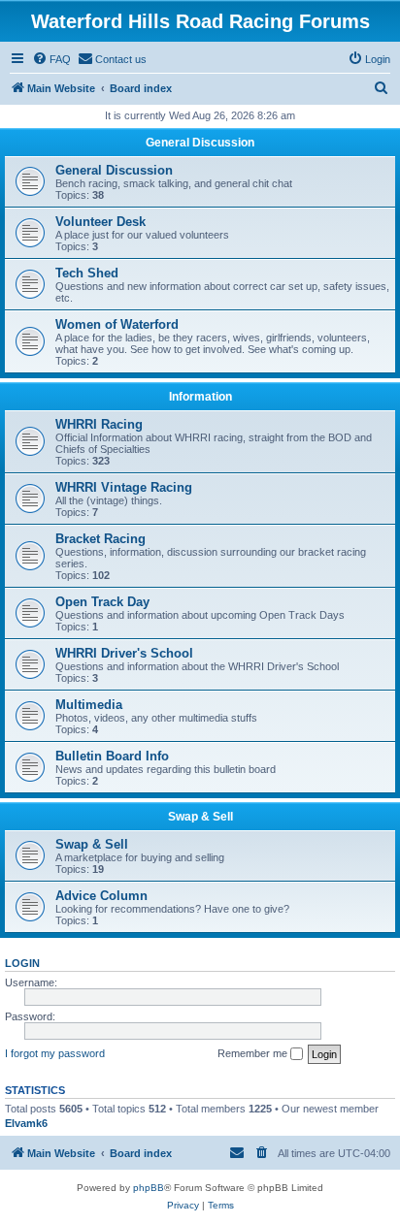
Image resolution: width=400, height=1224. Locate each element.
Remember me (253, 1053)
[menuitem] (51, 59)
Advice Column (101, 895)
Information (200, 396)
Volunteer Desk (100, 221)
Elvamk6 (26, 1123)
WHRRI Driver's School (124, 653)
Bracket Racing (100, 538)
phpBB (148, 1187)
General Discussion (200, 142)
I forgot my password (55, 1053)
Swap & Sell (200, 816)
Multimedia (88, 704)
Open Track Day (102, 602)
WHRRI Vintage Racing (123, 487)
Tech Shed (86, 273)
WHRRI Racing (99, 424)
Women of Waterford (117, 324)
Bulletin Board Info (112, 756)
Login (22, 963)
